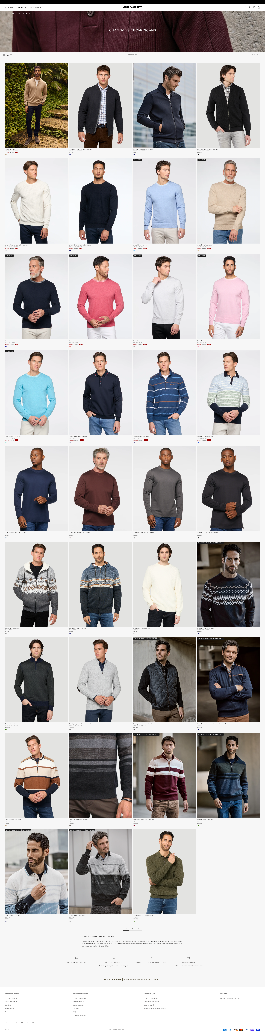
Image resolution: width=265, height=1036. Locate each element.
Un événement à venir (151, 542)
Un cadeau (113, 550)
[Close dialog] (170, 479)
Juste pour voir (152, 550)
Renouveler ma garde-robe (113, 542)
